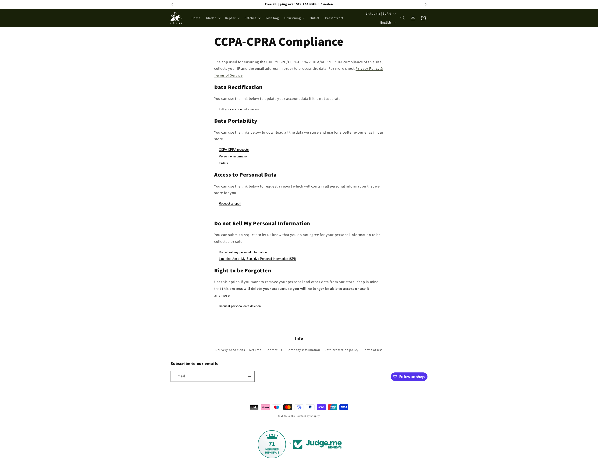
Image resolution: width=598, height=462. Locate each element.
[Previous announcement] (172, 4)
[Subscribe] (249, 376)
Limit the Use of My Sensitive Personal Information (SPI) (257, 259)
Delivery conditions (230, 349)
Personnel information (233, 156)
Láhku (292, 415)
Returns (255, 349)
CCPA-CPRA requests (234, 149)
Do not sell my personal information (243, 252)
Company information (303, 349)
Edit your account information (239, 109)
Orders (223, 163)
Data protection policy (341, 349)
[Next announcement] (426, 4)
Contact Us (274, 349)
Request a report (230, 203)
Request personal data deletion (240, 306)
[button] (212, 18)
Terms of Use (373, 349)
